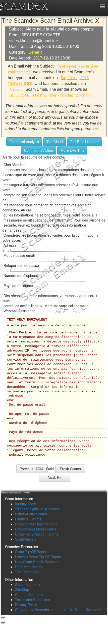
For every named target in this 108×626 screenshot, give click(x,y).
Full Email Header (84, 141)
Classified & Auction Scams (36, 534)
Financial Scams (28, 518)
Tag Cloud (54, 141)
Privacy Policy (26, 604)
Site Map (22, 589)
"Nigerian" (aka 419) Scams (37, 508)
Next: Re (55, 477)
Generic (35, 52)
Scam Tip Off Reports (32, 551)
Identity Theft (25, 503)
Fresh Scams (70, 468)
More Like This (72, 150)
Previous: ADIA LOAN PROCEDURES (34, 468)
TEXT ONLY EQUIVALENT (27, 320)
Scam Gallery (25, 539)
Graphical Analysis (24, 141)
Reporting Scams (28, 566)
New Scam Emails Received (37, 561)
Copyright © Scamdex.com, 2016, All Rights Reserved (58, 609)
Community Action (38, 150)
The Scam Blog (27, 571)
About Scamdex (27, 584)
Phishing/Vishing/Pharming (36, 523)
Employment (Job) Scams (35, 528)
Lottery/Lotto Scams (31, 513)
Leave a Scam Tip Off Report (38, 556)
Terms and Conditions (32, 599)
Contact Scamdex (29, 594)
